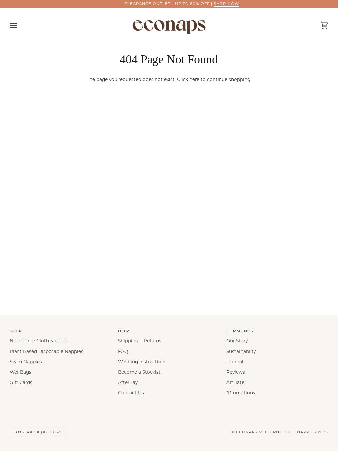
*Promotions (240, 392)
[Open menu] (19, 25)
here (194, 79)
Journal (234, 361)
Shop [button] (16, 331)
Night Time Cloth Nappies (39, 340)
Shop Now (215, 3)
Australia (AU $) (35, 432)
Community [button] (240, 331)
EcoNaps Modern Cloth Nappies (276, 432)
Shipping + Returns (139, 340)
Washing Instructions (142, 361)
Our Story (237, 340)
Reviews (235, 372)
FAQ (123, 351)
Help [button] (123, 331)
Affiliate (235, 382)
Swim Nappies (26, 361)
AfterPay (128, 382)
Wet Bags (20, 372)
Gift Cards (21, 382)
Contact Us (131, 392)
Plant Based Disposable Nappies (46, 351)
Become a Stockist (139, 372)
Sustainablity (241, 351)
